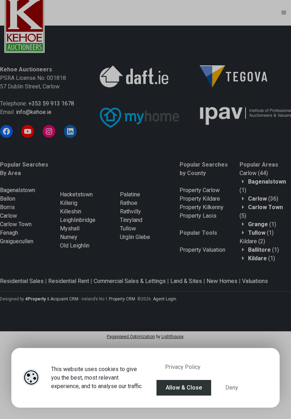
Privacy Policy (183, 367)
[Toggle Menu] (284, 13)
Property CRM (122, 298)
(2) (252, 241)
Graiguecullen (16, 241)
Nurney (68, 237)
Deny (231, 387)
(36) (263, 198)
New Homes (222, 281)
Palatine (130, 194)
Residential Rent (68, 281)
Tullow (128, 228)
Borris (7, 207)
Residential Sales (22, 281)
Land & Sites (186, 281)
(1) (262, 224)
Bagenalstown (17, 190)
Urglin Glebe (135, 237)
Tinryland (131, 220)
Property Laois (198, 215)
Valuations (255, 281)
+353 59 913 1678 (51, 103)
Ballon (7, 198)
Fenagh (9, 232)
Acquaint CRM (64, 298)
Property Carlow (200, 190)
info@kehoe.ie (33, 112)
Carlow (8, 215)
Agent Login (164, 298)
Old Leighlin (74, 245)
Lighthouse (172, 336)
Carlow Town (16, 224)
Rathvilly (130, 211)
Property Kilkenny (202, 207)
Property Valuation (202, 249)
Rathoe (128, 203)
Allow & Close (184, 387)
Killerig (68, 203)
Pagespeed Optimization (131, 336)
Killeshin (70, 211)
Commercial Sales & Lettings (130, 281)
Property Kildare (200, 198)
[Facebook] (6, 131)
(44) (254, 173)
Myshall (69, 228)
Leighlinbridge (77, 220)
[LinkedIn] (70, 131)
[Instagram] (49, 131)
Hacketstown (76, 194)
